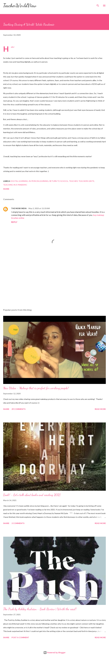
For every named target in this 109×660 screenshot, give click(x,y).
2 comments (18, 523)
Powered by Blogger (56, 652)
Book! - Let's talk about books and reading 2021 (31, 495)
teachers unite (86, 181)
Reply (14, 222)
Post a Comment (20, 637)
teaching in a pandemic (15, 185)
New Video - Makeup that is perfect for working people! (36, 388)
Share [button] (6, 189)
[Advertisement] (54, 281)
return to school (58, 181)
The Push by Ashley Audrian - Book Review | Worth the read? (40, 609)
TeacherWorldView (19, 5)
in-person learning (39, 181)
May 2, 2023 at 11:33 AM (39, 208)
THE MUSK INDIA (19, 208)
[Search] (97, 4)
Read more (100, 409)
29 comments (18, 409)
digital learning (19, 181)
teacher (73, 181)
